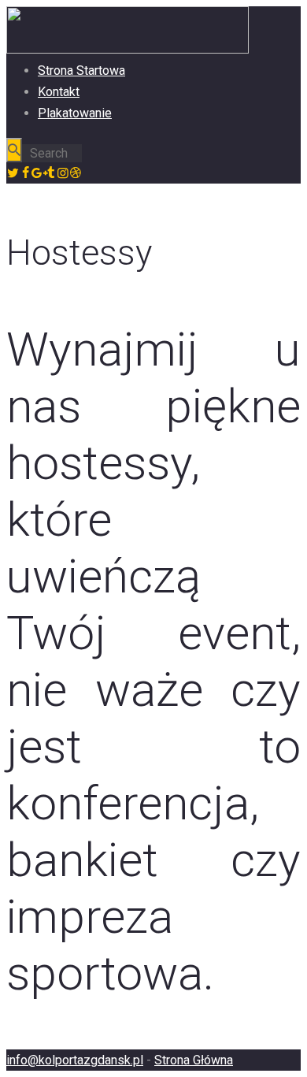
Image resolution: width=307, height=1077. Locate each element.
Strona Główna (193, 1060)
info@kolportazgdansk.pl (74, 1060)
